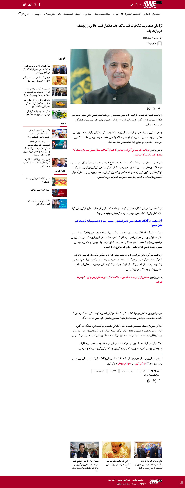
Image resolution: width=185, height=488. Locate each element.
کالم (59, 14)
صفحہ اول (156, 14)
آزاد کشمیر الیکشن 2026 (131, 14)
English (25, 14)
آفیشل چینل (124, 363)
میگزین (88, 14)
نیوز (117, 14)
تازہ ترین (146, 14)
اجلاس (142, 370)
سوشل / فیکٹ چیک (102, 14)
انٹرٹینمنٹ (68, 14)
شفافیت (113, 370)
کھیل (77, 14)
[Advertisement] (116, 194)
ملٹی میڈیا (50, 14)
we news (155, 370)
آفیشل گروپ (140, 363)
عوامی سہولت (99, 370)
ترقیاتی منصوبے (128, 370)
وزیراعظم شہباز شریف (151, 375)
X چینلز (38, 14)
